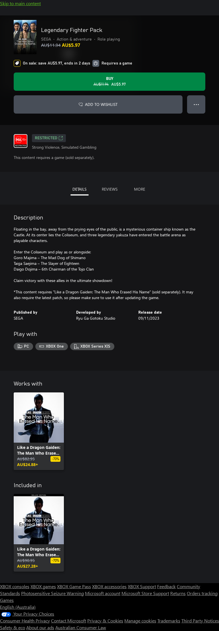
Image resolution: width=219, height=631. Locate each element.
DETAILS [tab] (79, 189)
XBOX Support (142, 586)
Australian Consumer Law (80, 627)
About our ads (40, 627)
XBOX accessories (109, 586)
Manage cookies (140, 621)
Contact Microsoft (68, 621)
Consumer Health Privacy (25, 621)
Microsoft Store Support (145, 593)
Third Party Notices (200, 621)
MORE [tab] (139, 189)
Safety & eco (12, 627)
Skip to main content (20, 3)
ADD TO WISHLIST (101, 104)
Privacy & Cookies (105, 621)
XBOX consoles (14, 586)
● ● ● (196, 104)
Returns (178, 593)
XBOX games (43, 586)
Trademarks (168, 621)
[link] (39, 431)
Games (7, 600)
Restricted (46, 138)
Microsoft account (102, 593)
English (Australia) (18, 607)
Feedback (166, 586)
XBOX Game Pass (74, 586)
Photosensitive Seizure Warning (52, 593)
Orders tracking (202, 593)
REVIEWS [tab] (109, 189)
